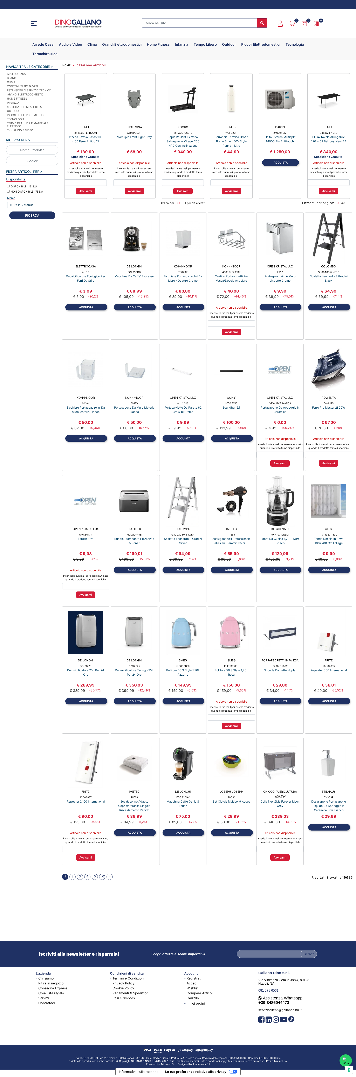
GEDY (329, 529)
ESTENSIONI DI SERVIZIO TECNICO (29, 90)
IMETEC (231, 529)
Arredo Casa (43, 44)
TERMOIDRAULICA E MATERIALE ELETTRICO (27, 125)
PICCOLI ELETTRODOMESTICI (25, 115)
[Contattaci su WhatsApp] (346, 1060)
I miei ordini (196, 1003)
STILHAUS (329, 791)
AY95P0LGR (134, 132)
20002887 (86, 797)
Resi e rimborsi (124, 998)
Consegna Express (52, 988)
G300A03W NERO (328, 272)
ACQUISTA (281, 162)
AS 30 (85, 272)
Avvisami (85, 191)
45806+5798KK (231, 272)
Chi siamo (46, 978)
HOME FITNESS (17, 98)
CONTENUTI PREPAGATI (22, 86)
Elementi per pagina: (318, 203)
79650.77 (280, 797)
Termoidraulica (44, 54)
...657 (102, 876)
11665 (231, 534)
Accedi (192, 983)
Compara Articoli (200, 993)
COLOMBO (328, 266)
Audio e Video (70, 44)
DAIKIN (280, 127)
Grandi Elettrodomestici (122, 44)
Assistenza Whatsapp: (281, 1000)
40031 (231, 797)
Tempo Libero (205, 44)
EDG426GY (183, 797)
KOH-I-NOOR (183, 266)
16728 (134, 797)
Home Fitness (158, 44)
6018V (85, 403)
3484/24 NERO (328, 132)
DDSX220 (85, 666)
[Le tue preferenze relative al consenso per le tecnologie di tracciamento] (349, 1070)
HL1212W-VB (134, 534)
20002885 (329, 666)
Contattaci (46, 1003)
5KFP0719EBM (280, 534)
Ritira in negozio (51, 983)
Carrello (193, 998)
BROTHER (134, 529)
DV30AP (329, 797)
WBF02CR (231, 132)
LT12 (280, 272)
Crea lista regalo (51, 993)
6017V (134, 403)
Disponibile (24, 186)
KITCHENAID (280, 529)
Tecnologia (295, 44)
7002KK (183, 272)
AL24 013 (183, 403)
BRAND (11, 78)
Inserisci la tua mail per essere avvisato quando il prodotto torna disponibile (86, 172)
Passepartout (188, 1063)
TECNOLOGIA (15, 119)
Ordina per (167, 203)
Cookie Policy (123, 988)
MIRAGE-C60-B (183, 132)
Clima (92, 44)
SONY (231, 397)
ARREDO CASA (16, 74)
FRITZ (329, 660)
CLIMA (11, 82)
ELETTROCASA (85, 266)
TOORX (183, 127)
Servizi (43, 998)
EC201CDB (134, 272)
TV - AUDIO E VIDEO (20, 130)
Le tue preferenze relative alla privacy (195, 1072)
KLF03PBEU (183, 666)
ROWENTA (329, 397)
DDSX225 (134, 666)
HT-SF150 (231, 403)
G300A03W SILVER (182, 534)
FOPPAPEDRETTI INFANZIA (280, 660)
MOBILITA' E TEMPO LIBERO (24, 106)
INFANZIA (13, 102)
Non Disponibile (27, 191)
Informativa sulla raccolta (138, 1072)
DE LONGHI (134, 266)
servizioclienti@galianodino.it (279, 1010)
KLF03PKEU (231, 666)
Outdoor (229, 44)
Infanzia (181, 44)
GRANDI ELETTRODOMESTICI (25, 94)
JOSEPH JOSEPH (231, 791)
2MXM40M (280, 132)
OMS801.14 (85, 534)
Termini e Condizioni (128, 978)
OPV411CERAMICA (280, 403)
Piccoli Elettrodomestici (260, 44)
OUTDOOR (13, 111)
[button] (262, 23)
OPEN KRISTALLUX (280, 266)
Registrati (194, 978)
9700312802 (280, 666)
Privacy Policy (123, 983)
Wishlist (193, 988)
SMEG (231, 127)
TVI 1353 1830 (328, 534)
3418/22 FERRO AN (85, 132)
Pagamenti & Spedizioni (130, 993)
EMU (86, 127)
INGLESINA (134, 127)
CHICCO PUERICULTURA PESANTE (280, 793)
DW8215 (329, 403)
